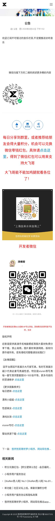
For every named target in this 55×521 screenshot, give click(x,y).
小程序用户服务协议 (15, 474)
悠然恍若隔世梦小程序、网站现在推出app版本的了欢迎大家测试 (29, 501)
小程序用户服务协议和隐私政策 (21, 494)
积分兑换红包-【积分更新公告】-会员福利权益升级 (29, 467)
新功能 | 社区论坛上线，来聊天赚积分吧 (26, 488)
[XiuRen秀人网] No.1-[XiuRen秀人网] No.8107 (29, 481)
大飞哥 (35, 517)
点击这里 (19, 379)
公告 (15, 29)
